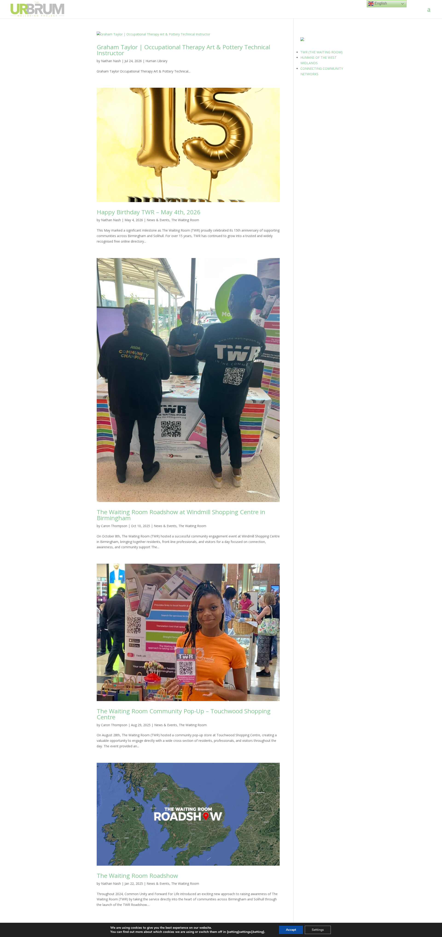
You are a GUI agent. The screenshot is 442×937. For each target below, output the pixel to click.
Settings (318, 930)
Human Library (156, 61)
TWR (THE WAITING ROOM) (321, 52)
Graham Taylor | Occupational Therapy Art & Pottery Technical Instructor (183, 50)
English (380, 3)
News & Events (158, 220)
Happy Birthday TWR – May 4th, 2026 (149, 212)
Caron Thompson (114, 526)
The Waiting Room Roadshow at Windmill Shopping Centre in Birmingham (181, 515)
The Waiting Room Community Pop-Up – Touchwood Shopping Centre (183, 714)
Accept (291, 930)
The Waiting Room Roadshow (137, 875)
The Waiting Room (185, 220)
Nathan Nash (111, 61)
